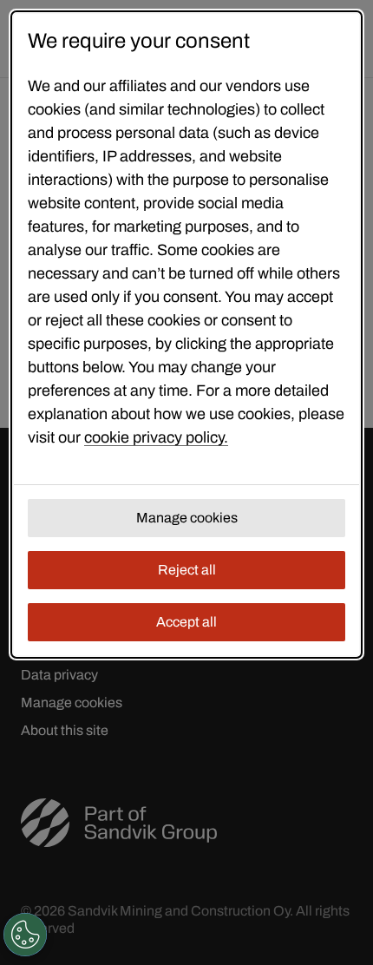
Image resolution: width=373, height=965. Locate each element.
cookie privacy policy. (156, 437)
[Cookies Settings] (25, 934)
